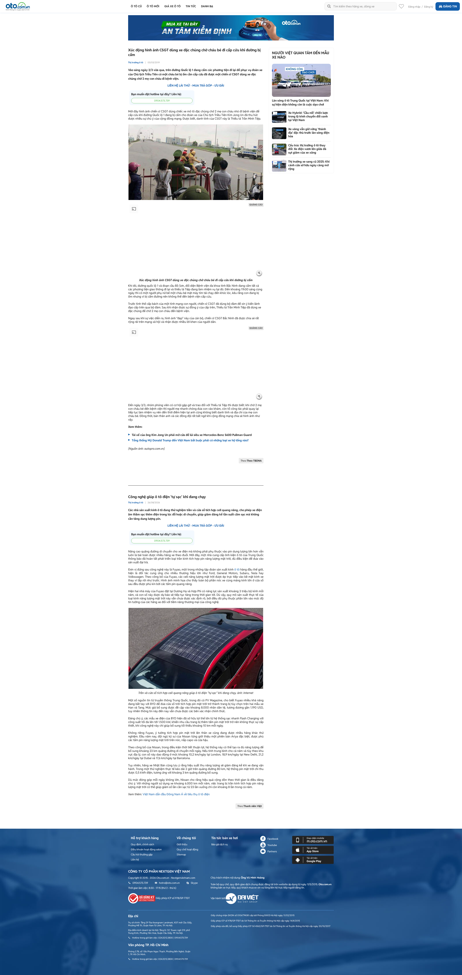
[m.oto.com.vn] (313, 839)
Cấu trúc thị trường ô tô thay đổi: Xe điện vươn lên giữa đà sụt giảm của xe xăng (307, 148)
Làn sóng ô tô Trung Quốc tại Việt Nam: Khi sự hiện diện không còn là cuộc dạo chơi (300, 102)
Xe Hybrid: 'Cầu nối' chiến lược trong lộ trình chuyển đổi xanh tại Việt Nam (308, 116)
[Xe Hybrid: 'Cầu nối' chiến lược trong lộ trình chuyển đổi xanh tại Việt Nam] (279, 117)
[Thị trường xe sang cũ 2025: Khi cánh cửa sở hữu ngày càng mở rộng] (279, 166)
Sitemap (181, 854)
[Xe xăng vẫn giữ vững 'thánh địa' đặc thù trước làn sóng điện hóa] (279, 133)
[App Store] (313, 849)
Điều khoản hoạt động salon (146, 849)
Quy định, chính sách (142, 844)
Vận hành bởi (218, 898)
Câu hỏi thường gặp (141, 854)
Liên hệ (135, 859)
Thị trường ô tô (135, 62)
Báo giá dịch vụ (219, 844)
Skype (194, 882)
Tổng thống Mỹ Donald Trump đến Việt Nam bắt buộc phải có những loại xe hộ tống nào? (190, 440)
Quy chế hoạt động (187, 849)
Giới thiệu (182, 844)
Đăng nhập (414, 6)
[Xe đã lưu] (401, 7)
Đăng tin (450, 6)
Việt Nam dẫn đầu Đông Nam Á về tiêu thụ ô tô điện (176, 794)
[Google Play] (313, 859)
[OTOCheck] (231, 27)
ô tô (237, 569)
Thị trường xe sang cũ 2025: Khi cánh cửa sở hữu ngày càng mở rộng (309, 165)
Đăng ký (428, 6)
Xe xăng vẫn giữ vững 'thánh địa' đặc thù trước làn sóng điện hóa (308, 132)
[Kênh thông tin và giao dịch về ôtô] (18, 5)
